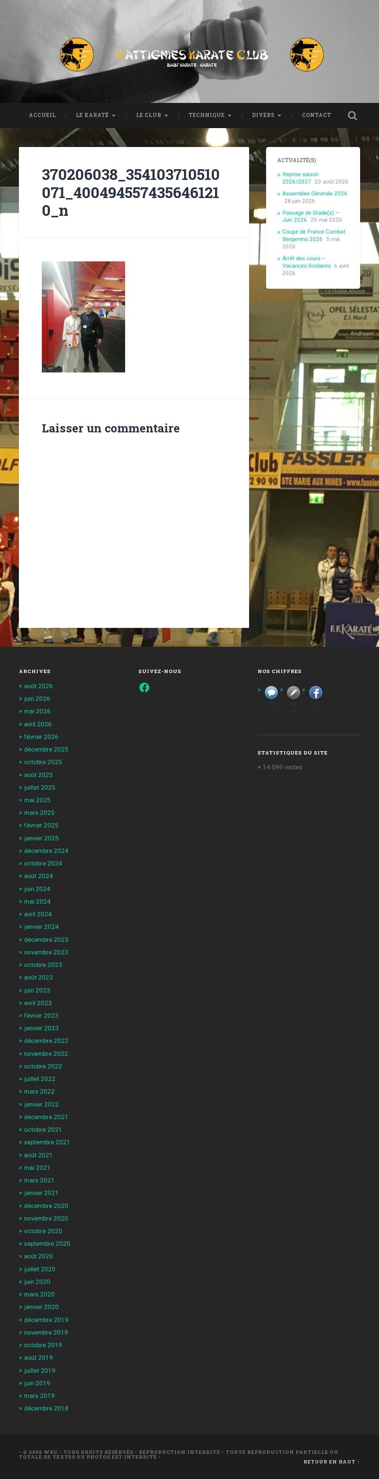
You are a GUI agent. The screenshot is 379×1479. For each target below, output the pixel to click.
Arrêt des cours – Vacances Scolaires (306, 262)
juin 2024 (37, 889)
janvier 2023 (41, 1028)
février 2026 (41, 736)
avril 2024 (38, 914)
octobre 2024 (43, 863)
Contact (316, 115)
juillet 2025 (40, 787)
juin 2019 (37, 1383)
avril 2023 (38, 1003)
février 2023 (41, 1015)
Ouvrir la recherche (352, 115)
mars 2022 (39, 1091)
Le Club (148, 115)
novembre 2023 (46, 952)
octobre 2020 (43, 1231)
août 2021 (38, 1155)
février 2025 (41, 825)
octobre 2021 (43, 1129)
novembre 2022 (46, 1053)
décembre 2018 (46, 1408)
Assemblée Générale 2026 (315, 193)
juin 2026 (37, 698)
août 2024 (38, 876)
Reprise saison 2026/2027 (300, 178)
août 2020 (38, 1256)
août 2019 (38, 1357)
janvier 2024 (41, 926)
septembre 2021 (47, 1142)
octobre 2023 (43, 964)
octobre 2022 (43, 1066)
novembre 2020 (46, 1218)
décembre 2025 (46, 749)
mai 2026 (37, 711)
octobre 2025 (43, 762)
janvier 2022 (41, 1104)
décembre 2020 (46, 1205)
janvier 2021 (41, 1193)
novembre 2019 (46, 1332)
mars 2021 (39, 1180)
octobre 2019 (43, 1345)
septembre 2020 (47, 1243)
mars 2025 (39, 812)
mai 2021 (37, 1167)
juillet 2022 (40, 1079)
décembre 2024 (46, 850)
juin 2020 (37, 1281)
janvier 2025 (41, 838)
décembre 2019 (46, 1320)
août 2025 (38, 775)
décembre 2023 (46, 939)
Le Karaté (92, 115)
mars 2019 (39, 1395)
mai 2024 (37, 901)
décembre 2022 (46, 1040)
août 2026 (38, 686)
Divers (263, 115)
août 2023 (38, 977)
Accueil (42, 115)
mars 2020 (39, 1294)
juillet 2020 (40, 1269)
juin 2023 (37, 990)
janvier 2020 (41, 1307)
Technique (207, 115)
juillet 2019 (40, 1370)
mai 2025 (37, 800)
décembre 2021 (46, 1117)
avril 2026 (38, 724)
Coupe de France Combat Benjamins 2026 (313, 235)
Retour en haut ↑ (331, 1462)
